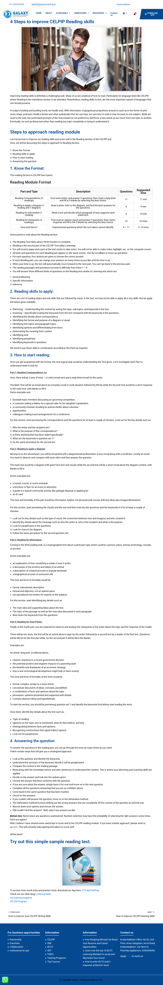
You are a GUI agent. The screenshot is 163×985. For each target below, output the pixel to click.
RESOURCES (98, 13)
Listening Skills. (43, 894)
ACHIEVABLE (62, 13)
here (15, 827)
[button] (63, 13)
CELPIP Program (18, 901)
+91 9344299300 (16, 4)
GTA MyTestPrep (90, 890)
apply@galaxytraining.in (43, 4)
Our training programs (21, 897)
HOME (39, 13)
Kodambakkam (123, 4)
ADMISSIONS (80, 13)
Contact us (113, 14)
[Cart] (134, 14)
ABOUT (48, 13)
